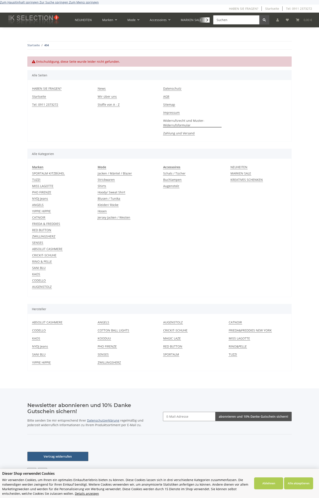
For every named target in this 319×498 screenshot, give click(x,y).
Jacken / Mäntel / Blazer (115, 173)
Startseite (272, 9)
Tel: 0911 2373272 (299, 9)
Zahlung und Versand (179, 133)
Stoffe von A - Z (109, 104)
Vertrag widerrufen (58, 456)
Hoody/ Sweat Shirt (111, 192)
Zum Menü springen (84, 2)
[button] (277, 19)
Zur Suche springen (54, 2)
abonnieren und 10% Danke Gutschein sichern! (253, 416)
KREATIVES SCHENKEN (246, 180)
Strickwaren (106, 180)
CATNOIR (38, 217)
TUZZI (36, 180)
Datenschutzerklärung (103, 420)
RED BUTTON (41, 230)
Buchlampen (172, 180)
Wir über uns (107, 96)
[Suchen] (264, 20)
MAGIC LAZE (172, 338)
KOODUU (104, 338)
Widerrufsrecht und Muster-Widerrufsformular (183, 123)
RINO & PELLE (42, 261)
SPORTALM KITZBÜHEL (48, 173)
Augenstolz (171, 186)
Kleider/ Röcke (108, 205)
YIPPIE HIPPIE (41, 211)
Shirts (102, 186)
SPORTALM (171, 354)
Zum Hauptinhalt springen (19, 2)
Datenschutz (172, 88)
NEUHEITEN (238, 167)
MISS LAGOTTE (42, 186)
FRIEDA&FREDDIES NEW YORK (250, 330)
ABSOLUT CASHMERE (47, 249)
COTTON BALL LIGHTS (113, 330)
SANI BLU (39, 268)
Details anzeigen (87, 493)
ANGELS (38, 205)
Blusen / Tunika (109, 198)
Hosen (102, 211)
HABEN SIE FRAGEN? (243, 9)
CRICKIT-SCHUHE (44, 255)
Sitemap (169, 104)
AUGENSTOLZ (42, 287)
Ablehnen (268, 483)
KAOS (36, 274)
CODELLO (39, 280)
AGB (166, 96)
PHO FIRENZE (41, 192)
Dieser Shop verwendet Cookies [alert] (28, 473)
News (102, 88)
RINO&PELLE (238, 346)
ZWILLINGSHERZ (43, 236)
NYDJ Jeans (40, 198)
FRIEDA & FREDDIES (46, 224)
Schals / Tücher (174, 173)
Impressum (171, 112)
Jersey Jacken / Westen (114, 217)
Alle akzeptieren (298, 483)
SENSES (37, 243)
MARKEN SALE (240, 173)
